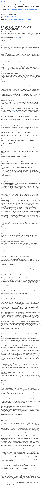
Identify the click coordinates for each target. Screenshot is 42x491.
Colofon (16, 488)
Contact (26, 488)
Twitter (23, 488)
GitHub (19, 488)
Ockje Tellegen (10, 16)
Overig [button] (29, 1)
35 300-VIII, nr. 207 (16, 111)
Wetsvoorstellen (15, 1)
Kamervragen (23, 1)
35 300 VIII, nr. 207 (16, 37)
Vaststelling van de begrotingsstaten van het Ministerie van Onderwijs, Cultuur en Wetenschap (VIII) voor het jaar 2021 (23, 10)
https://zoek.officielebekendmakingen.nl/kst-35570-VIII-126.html (18, 19)
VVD (15, 16)
